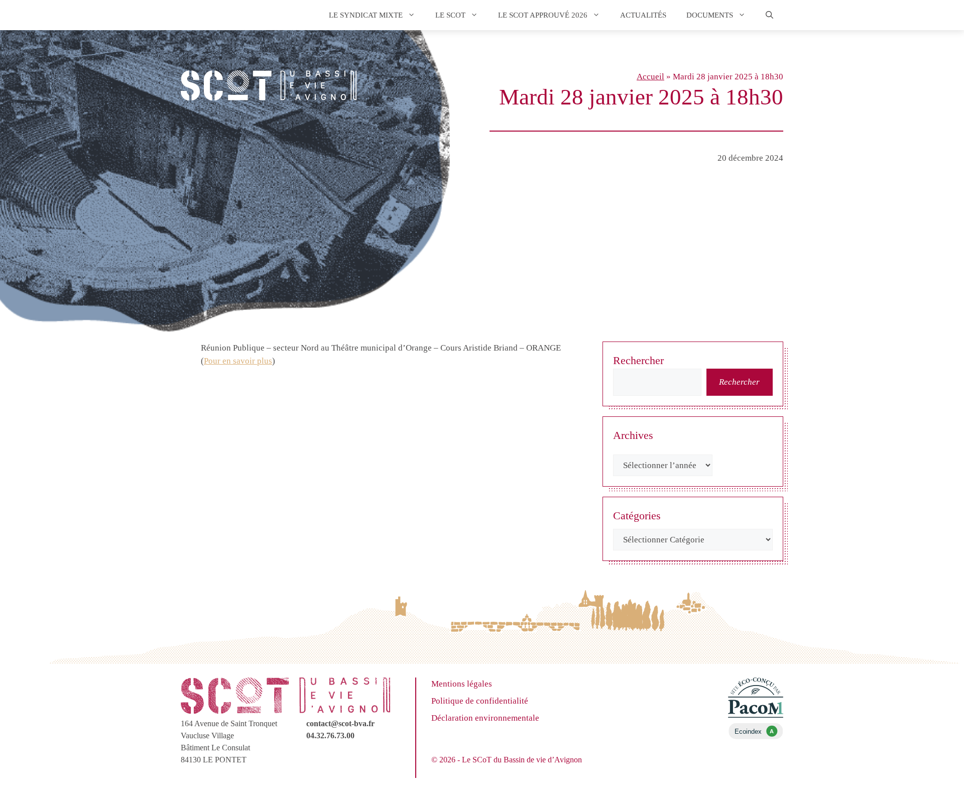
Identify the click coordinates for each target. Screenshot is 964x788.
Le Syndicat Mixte (366, 15)
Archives (633, 435)
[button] (769, 15)
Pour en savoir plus (238, 361)
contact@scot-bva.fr (340, 723)
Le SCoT (450, 15)
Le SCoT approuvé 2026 (542, 15)
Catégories (637, 515)
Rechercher (638, 360)
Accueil (650, 76)
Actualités (643, 15)
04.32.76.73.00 (330, 735)
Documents (709, 15)
